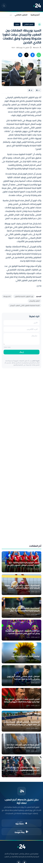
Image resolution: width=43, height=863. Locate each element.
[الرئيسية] (39, 24)
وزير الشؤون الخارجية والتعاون (24, 296)
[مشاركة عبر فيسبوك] (32, 54)
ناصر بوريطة (7, 296)
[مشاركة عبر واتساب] (38, 54)
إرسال (21, 352)
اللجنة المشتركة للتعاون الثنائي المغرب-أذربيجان (25, 305)
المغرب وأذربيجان (34, 300)
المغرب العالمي (21, 14)
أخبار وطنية (35, 14)
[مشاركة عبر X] (26, 54)
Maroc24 (36, 47)
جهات (9, 14)
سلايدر (17, 24)
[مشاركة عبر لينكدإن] (20, 54)
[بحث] (4, 5)
